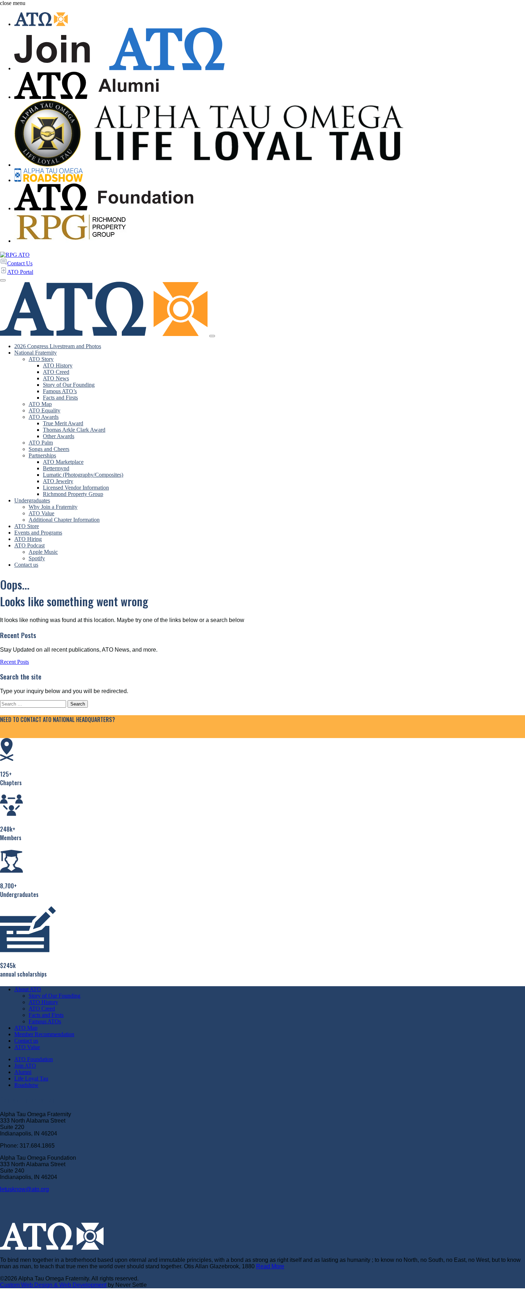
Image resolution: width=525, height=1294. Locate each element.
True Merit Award (63, 423)
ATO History (57, 365)
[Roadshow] (269, 176)
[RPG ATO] (15, 255)
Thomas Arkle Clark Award (74, 430)
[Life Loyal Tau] (269, 134)
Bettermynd (56, 468)
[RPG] (269, 228)
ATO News (56, 378)
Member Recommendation (44, 1034)
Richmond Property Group (73, 494)
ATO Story (41, 359)
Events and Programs (38, 533)
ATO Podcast (29, 545)
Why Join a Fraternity (53, 507)
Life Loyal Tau (31, 1078)
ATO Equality (44, 410)
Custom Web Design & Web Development (53, 1285)
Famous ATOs (45, 1021)
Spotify (37, 558)
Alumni (22, 1072)
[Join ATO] (269, 49)
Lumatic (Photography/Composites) (83, 475)
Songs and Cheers (49, 449)
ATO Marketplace (63, 462)
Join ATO (25, 1066)
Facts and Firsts (60, 398)
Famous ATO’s (60, 391)
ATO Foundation (33, 1059)
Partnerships (42, 455)
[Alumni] (269, 86)
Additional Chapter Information (64, 520)
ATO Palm (41, 443)
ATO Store (26, 526)
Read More (270, 1266)
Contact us (26, 565)
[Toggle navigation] (212, 336)
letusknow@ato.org (24, 1189)
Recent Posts (14, 662)
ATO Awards (44, 417)
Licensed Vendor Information (76, 488)
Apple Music (43, 552)
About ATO (27, 989)
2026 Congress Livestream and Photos (57, 346)
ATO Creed (56, 372)
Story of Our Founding (69, 385)
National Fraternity (35, 353)
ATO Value (41, 513)
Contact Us (12, 735)
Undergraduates (32, 500)
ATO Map (40, 404)
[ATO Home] (269, 19)
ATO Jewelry (58, 481)
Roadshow (26, 1085)
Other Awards (58, 436)
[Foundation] (269, 198)
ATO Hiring (28, 539)
